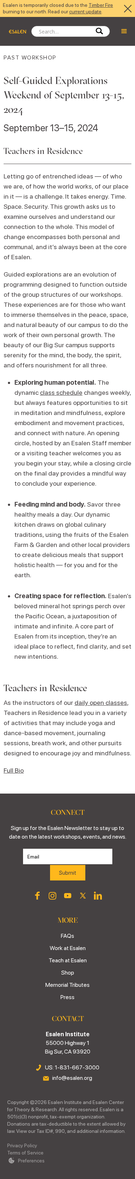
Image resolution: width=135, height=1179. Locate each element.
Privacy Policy (22, 1145)
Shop (67, 972)
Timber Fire (101, 5)
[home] (16, 31)
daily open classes (101, 702)
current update (85, 11)
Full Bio (14, 770)
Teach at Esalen (68, 960)
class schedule (61, 392)
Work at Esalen (68, 948)
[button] (124, 31)
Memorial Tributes (67, 984)
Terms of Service (25, 1153)
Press (67, 997)
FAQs (67, 935)
